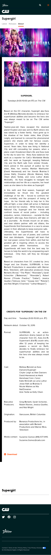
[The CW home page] (25, 509)
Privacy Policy (22, 548)
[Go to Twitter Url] (5, 517)
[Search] (40, 5)
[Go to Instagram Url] (16, 517)
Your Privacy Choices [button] (35, 548)
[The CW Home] (25, 11)
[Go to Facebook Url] (10, 517)
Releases (12, 24)
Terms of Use (13, 548)
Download (12, 454)
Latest (4, 24)
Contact (4, 548)
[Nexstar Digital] (5, 5)
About (21, 24)
